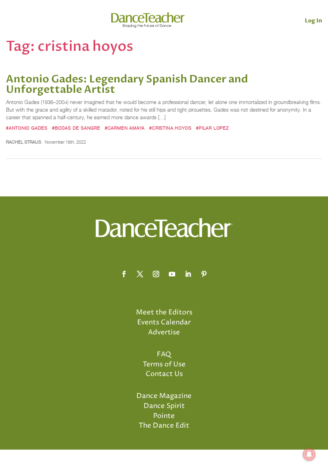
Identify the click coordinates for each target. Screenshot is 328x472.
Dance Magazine (164, 396)
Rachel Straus (23, 142)
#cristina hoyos (170, 128)
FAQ (164, 354)
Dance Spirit (164, 406)
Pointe (164, 416)
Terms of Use (164, 364)
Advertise (164, 332)
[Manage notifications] (309, 454)
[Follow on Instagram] (156, 274)
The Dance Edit (164, 425)
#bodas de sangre (76, 128)
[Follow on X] (140, 274)
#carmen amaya (125, 128)
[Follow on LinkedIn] (188, 274)
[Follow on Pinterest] (204, 274)
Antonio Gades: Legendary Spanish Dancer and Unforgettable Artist (127, 84)
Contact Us (164, 374)
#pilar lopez (212, 128)
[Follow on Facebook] (124, 274)
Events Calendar (164, 322)
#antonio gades (27, 128)
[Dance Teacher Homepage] (148, 20)
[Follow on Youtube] (172, 274)
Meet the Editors (164, 312)
